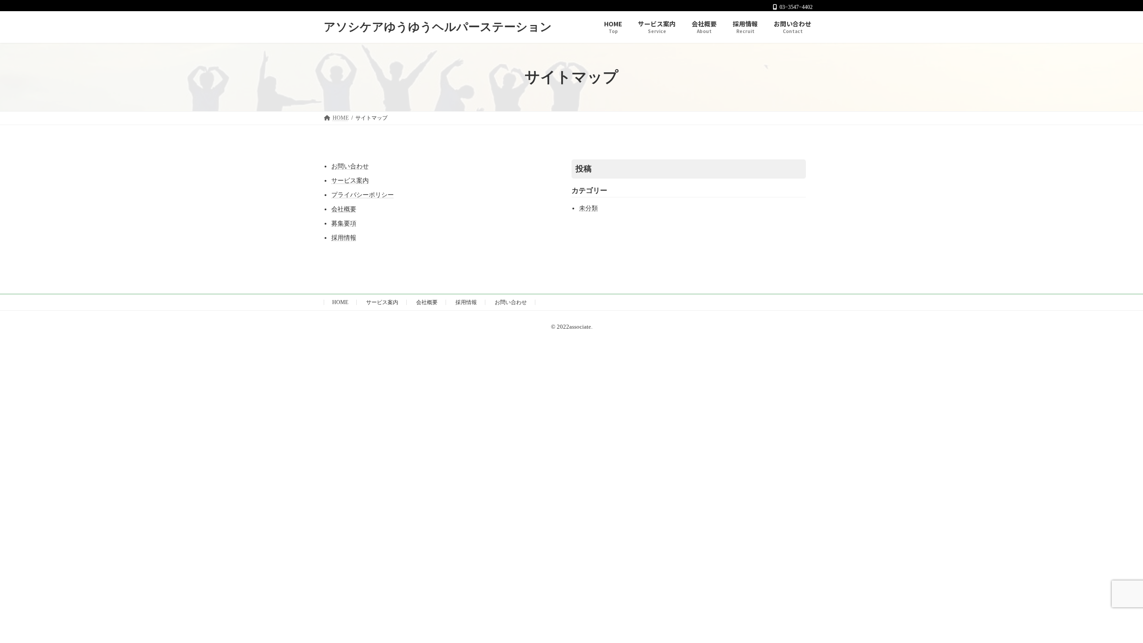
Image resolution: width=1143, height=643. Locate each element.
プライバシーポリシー (362, 195)
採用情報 (343, 237)
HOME (340, 302)
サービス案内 (350, 180)
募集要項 (343, 223)
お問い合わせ (350, 166)
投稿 (584, 168)
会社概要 (343, 209)
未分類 (588, 208)
